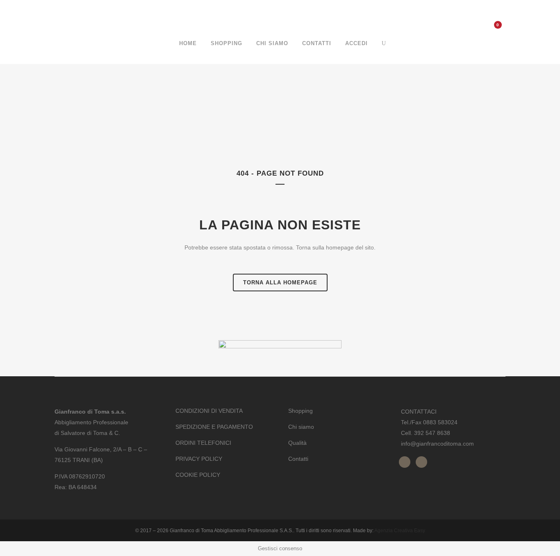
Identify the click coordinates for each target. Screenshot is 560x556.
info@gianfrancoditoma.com (437, 443)
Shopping (300, 410)
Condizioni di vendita (209, 410)
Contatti (298, 458)
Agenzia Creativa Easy (399, 530)
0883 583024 (440, 422)
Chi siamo (301, 426)
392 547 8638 (432, 433)
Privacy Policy (198, 458)
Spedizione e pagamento (214, 426)
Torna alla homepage (280, 282)
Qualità (297, 442)
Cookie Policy (197, 474)
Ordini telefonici (203, 442)
